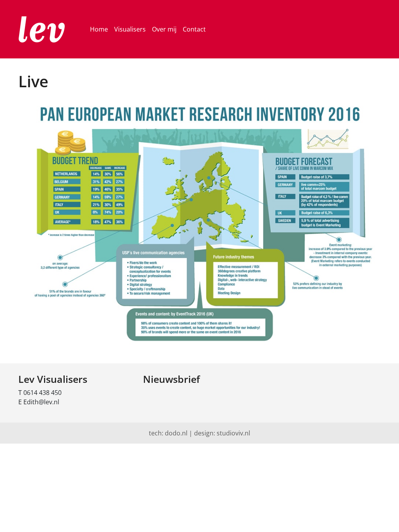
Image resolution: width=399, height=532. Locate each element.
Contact (194, 29)
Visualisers (130, 29)
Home (99, 29)
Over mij (164, 29)
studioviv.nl (233, 433)
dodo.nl (176, 433)
